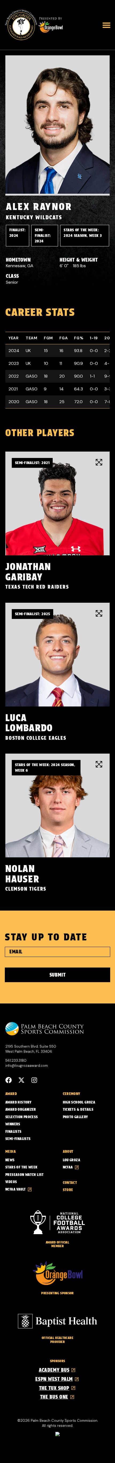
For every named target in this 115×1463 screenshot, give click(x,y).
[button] (106, 25)
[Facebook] (8, 1080)
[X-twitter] (21, 1080)
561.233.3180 (15, 1060)
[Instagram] (34, 1080)
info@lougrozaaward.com (26, 1065)
